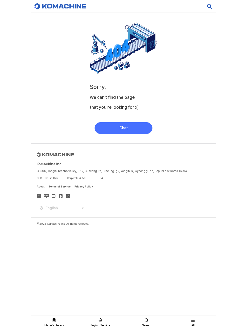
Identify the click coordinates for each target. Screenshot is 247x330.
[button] (234, 289)
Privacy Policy (84, 186)
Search (146, 325)
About (41, 186)
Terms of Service (59, 186)
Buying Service (100, 325)
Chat (123, 128)
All (193, 325)
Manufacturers (54, 325)
